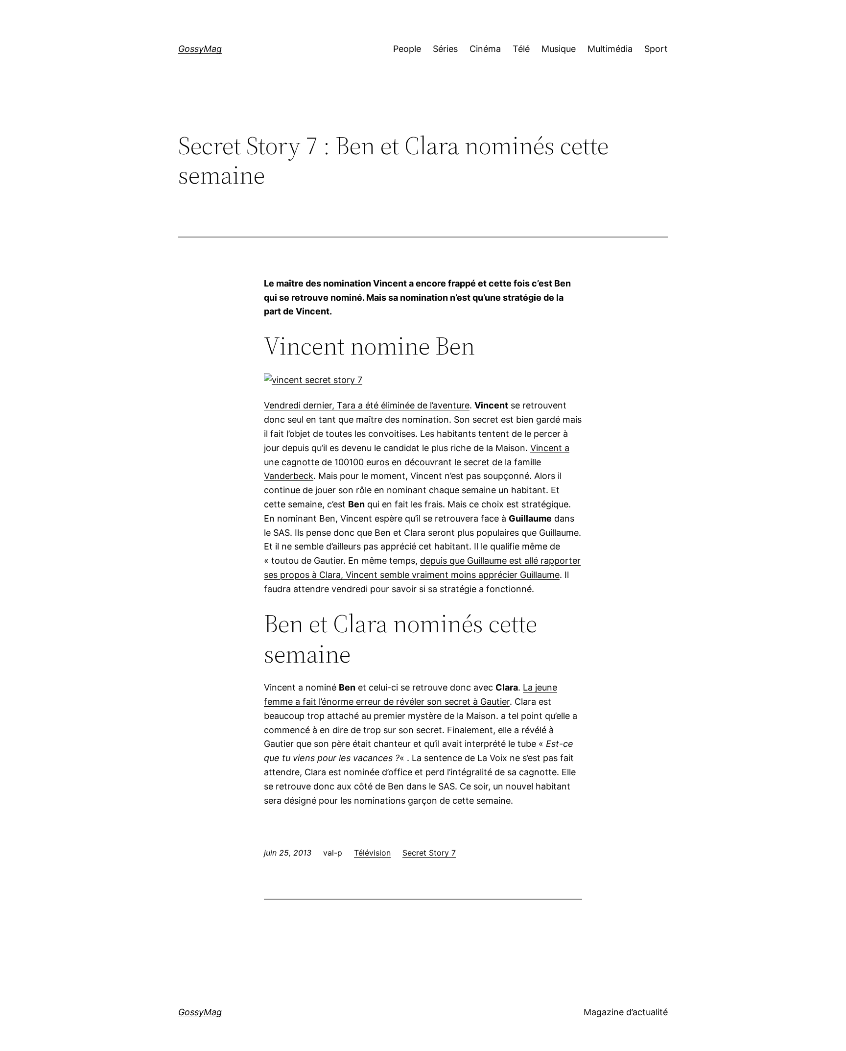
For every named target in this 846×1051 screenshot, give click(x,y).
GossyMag (200, 49)
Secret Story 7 (429, 853)
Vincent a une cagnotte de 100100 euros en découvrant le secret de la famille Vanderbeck (416, 462)
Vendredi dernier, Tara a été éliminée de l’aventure (367, 405)
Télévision (372, 853)
